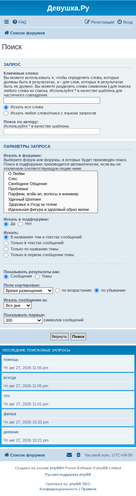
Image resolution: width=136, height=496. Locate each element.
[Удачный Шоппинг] (50, 199)
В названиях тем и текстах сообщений (45, 237)
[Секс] (50, 179)
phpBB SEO (80, 484)
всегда (10, 377)
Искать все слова (26, 107)
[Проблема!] (50, 189)
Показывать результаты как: (32, 272)
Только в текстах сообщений (36, 243)
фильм (10, 414)
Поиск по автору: (21, 122)
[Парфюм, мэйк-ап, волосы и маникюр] (50, 194)
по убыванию (112, 290)
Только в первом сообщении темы (41, 255)
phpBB (56, 468)
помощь (11, 359)
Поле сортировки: (22, 285)
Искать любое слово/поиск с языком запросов (52, 113)
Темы (46, 276)
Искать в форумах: (23, 155)
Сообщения (20, 276)
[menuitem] (19, 22)
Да (12, 223)
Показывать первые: (24, 315)
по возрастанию (76, 290)
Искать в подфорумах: (26, 219)
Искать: (11, 232)
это (7, 395)
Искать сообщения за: (26, 300)
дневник (11, 432)
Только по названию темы (33, 249)
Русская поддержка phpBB (68, 474)
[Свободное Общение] (50, 184)
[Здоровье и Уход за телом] (50, 204)
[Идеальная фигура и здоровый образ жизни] (50, 209)
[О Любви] (50, 173)
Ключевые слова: (21, 73)
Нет (28, 223)
